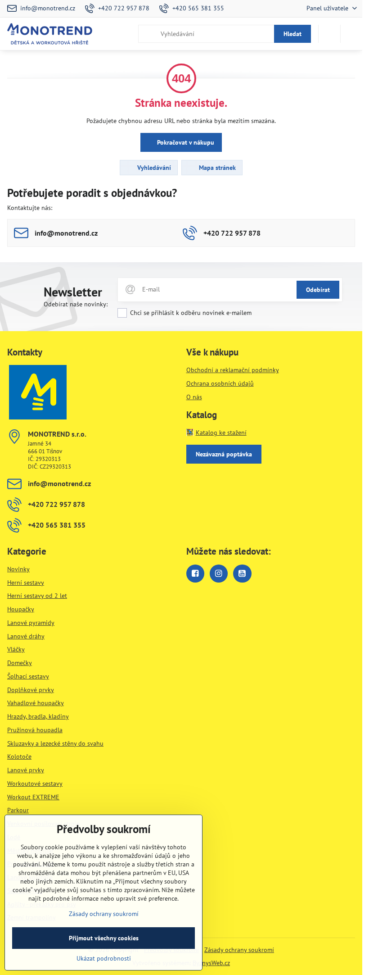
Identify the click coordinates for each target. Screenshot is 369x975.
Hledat (293, 34)
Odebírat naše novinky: (76, 304)
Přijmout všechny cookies (104, 938)
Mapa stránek (216, 168)
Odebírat (318, 290)
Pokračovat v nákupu (184, 142)
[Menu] (351, 34)
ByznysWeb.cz (211, 963)
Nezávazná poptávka (224, 454)
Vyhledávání (153, 168)
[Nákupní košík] (329, 34)
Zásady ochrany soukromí (239, 950)
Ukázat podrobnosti (103, 958)
